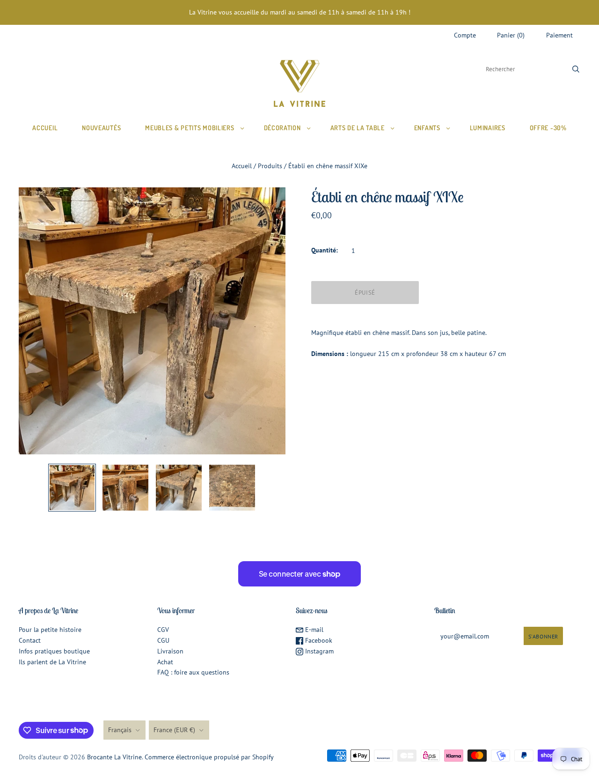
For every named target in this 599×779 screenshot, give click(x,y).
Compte (465, 35)
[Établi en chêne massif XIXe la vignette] (72, 488)
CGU (163, 640)
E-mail (313, 629)
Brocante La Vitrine (114, 757)
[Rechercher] (576, 69)
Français (119, 730)
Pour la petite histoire (50, 629)
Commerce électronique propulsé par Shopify (209, 757)
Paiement (559, 35)
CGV (163, 629)
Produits (270, 166)
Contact (30, 640)
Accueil (45, 128)
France (174, 730)
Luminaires (487, 128)
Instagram (318, 651)
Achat (165, 662)
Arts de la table (357, 128)
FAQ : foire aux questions (193, 672)
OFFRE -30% (548, 128)
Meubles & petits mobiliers (189, 128)
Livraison (170, 651)
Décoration (282, 128)
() (511, 35)
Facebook (317, 640)
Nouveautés (101, 128)
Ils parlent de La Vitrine (52, 662)
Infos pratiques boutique (54, 651)
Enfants (427, 128)
